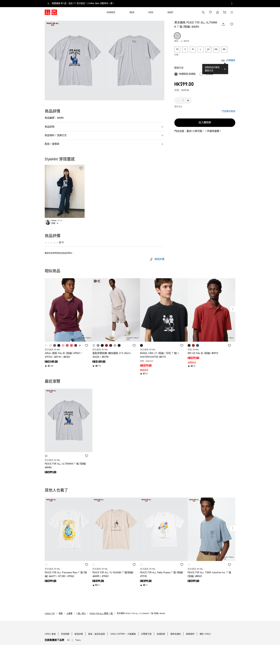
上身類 (69, 614)
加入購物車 (204, 122)
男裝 (61, 614)
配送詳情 (79, 634)
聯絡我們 (190, 634)
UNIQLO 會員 (50, 634)
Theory (78, 640)
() (62, 242)
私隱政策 (161, 634)
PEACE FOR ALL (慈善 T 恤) (101, 614)
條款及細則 (175, 634)
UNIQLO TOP (50, 614)
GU (68, 640)
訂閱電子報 (146, 634)
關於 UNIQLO (205, 634)
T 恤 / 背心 (81, 614)
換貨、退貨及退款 (96, 634)
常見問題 (65, 634)
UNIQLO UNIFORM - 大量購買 (123, 634)
